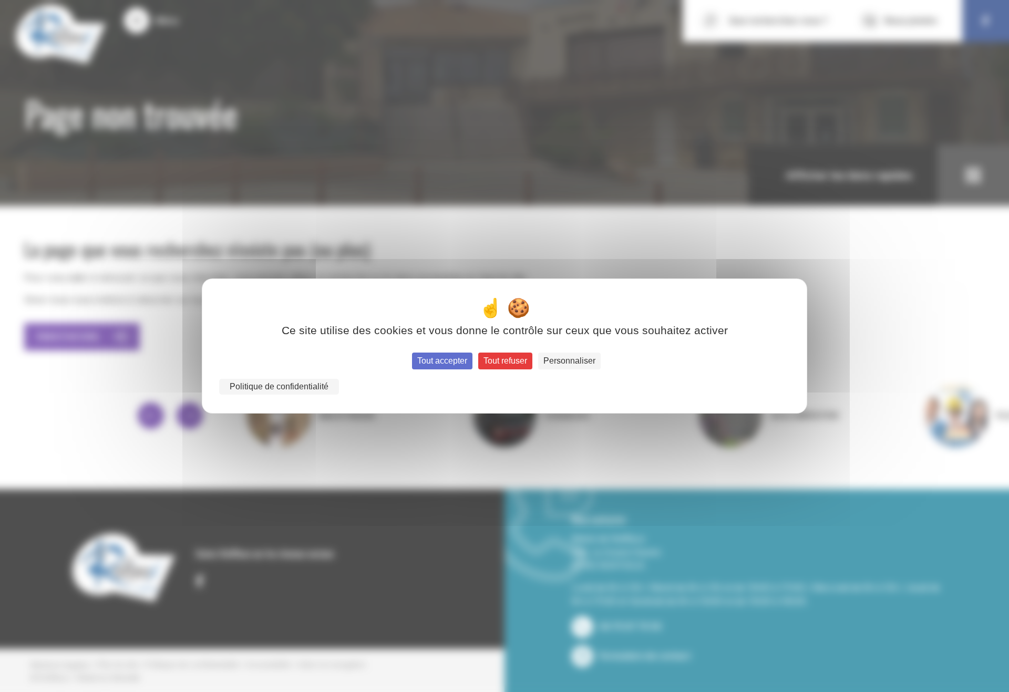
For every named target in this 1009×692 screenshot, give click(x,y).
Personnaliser (569, 360)
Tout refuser (505, 360)
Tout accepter (442, 360)
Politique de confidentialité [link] (279, 386)
